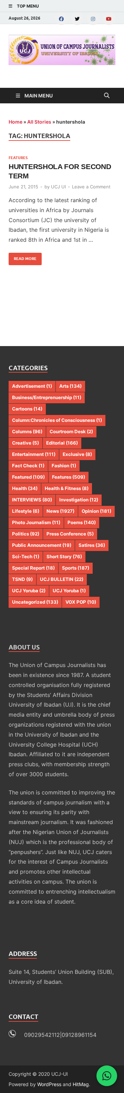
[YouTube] (108, 18)
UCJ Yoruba (28, 590)
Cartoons (27, 409)
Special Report (33, 568)
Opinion (96, 511)
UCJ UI (58, 186)
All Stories (39, 122)
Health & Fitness (67, 488)
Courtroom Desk (71, 431)
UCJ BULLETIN (61, 579)
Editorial (62, 443)
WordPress (49, 1084)
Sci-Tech (25, 556)
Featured (28, 477)
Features (18, 157)
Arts (70, 386)
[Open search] (107, 96)
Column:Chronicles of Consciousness (57, 420)
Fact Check (28, 465)
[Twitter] (77, 18)
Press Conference (70, 534)
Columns (27, 431)
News (60, 511)
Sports (75, 568)
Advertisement (32, 386)
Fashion (64, 465)
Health (25, 488)
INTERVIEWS (32, 499)
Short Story (64, 556)
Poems (82, 522)
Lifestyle (25, 511)
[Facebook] (61, 18)
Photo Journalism (36, 522)
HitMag (81, 1084)
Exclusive (77, 454)
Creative (25, 443)
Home (15, 122)
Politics (25, 534)
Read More (23, 257)
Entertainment (33, 454)
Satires (92, 545)
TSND (22, 579)
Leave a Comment (91, 186)
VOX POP (80, 602)
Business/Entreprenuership (46, 397)
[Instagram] (93, 18)
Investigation (78, 499)
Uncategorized (35, 602)
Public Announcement (41, 545)
